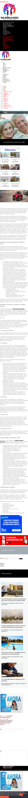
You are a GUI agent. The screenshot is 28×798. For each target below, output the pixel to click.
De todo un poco (8, 22)
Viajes (5, 34)
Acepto (21, 794)
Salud (5, 30)
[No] (9, 797)
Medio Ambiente (8, 25)
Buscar (1, 558)
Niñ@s (5, 28)
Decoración (7, 24)
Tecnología (7, 33)
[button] (14, 563)
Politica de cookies (4, 796)
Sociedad (6, 31)
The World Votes (4, 1)
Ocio (4, 29)
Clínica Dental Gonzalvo (18, 308)
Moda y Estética (8, 26)
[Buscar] (21, 558)
